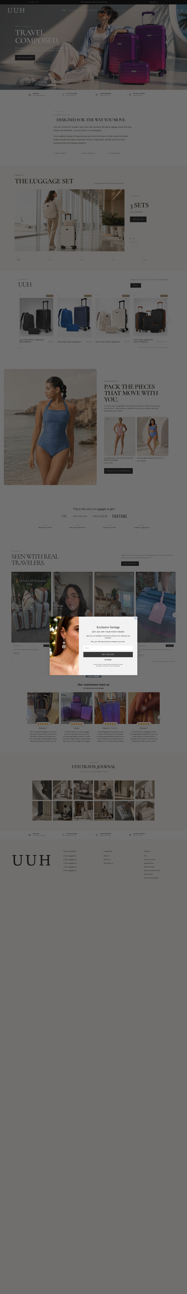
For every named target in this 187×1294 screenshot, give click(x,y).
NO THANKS (108, 660)
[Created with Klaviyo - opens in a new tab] (93, 676)
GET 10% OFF (108, 654)
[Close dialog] (136, 618)
